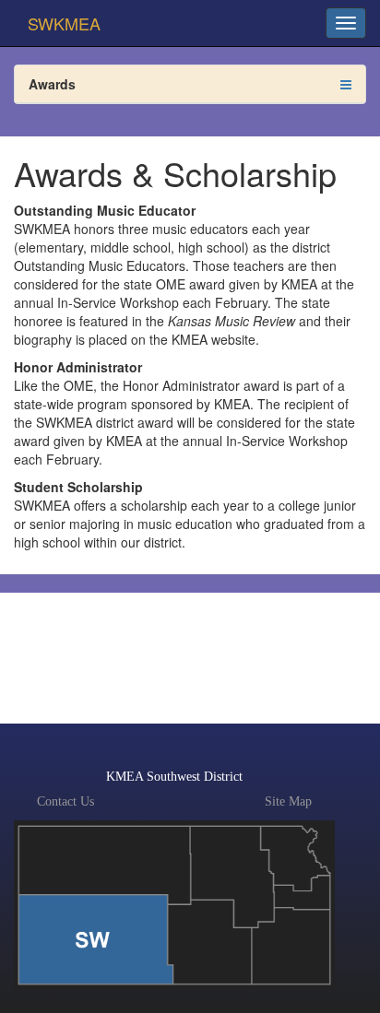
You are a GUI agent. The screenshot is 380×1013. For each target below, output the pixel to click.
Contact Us (65, 801)
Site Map (288, 801)
